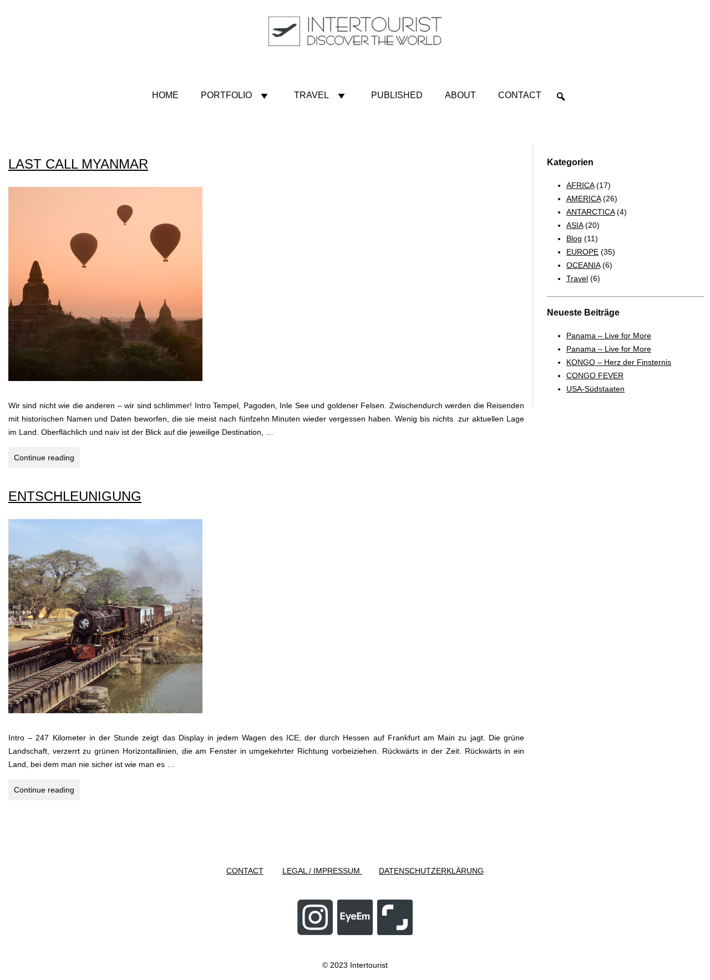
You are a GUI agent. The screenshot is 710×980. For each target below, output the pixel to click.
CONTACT (244, 870)
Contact (519, 95)
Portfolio (226, 95)
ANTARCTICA (590, 211)
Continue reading (47, 460)
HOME (165, 95)
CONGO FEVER (594, 375)
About (460, 95)
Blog (574, 238)
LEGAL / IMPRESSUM (322, 870)
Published (397, 95)
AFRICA (580, 185)
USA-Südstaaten (595, 388)
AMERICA (583, 198)
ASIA (574, 225)
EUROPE (582, 251)
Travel (311, 95)
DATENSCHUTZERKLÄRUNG (431, 870)
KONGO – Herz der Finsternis (618, 362)
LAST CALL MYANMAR (78, 163)
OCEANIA (583, 265)
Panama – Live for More (608, 335)
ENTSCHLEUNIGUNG (74, 496)
